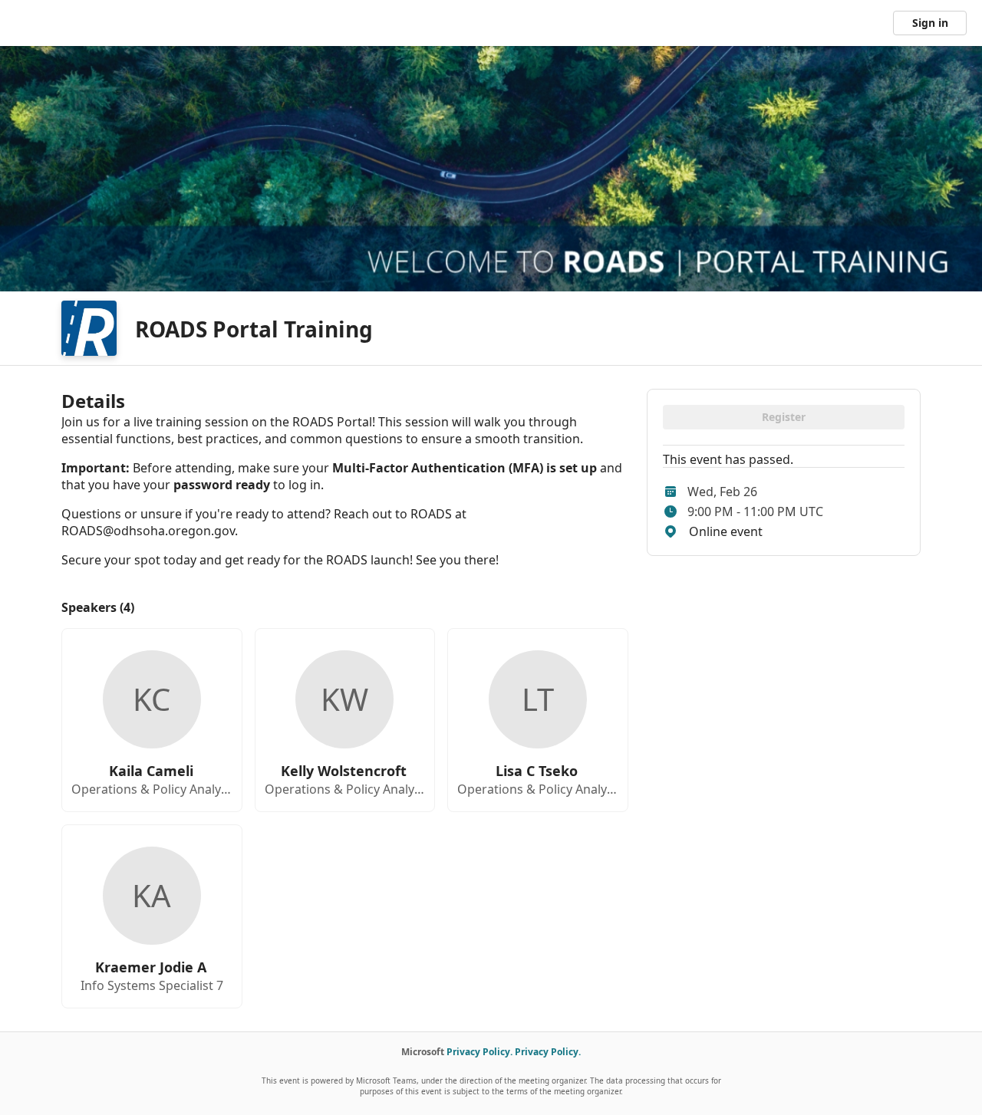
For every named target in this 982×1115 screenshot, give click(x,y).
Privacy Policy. (479, 1051)
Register (784, 416)
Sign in (930, 22)
